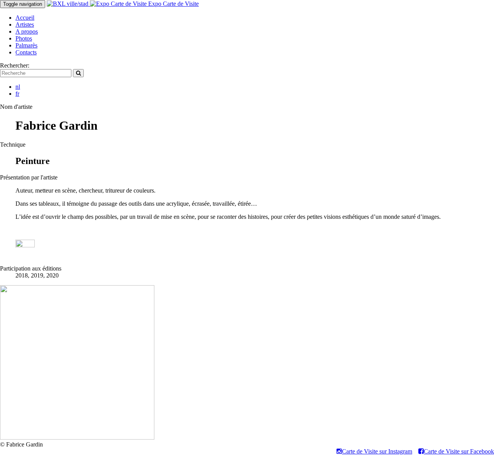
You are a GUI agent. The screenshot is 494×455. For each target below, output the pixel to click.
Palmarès (26, 45)
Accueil (24, 17)
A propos (26, 31)
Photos (23, 38)
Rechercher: (14, 65)
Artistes (24, 24)
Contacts (26, 52)
